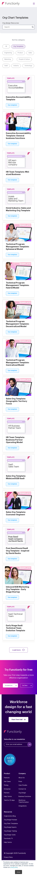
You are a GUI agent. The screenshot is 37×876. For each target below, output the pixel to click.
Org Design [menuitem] (22, 793)
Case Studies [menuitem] (23, 785)
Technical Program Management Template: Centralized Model (17, 362)
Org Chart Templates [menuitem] (11, 823)
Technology (28, 65)
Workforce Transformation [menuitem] (24, 801)
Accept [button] (18, 872)
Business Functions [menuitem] (25, 796)
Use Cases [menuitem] (7, 781)
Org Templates (18, 46)
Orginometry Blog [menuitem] (10, 816)
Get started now (8, 685)
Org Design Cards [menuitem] (9, 835)
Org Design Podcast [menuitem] (10, 819)
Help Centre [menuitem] (8, 796)
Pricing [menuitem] (6, 785)
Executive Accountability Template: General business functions (18, 135)
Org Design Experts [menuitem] (10, 827)
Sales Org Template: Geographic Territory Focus (16, 401)
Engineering (8, 53)
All (6, 46)
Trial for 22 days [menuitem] (9, 800)
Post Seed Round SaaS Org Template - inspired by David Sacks (17, 550)
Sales (30, 53)
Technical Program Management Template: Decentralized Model (17, 323)
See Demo (24, 685)
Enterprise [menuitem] (7, 789)
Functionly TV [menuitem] (8, 838)
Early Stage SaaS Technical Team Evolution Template (15, 628)
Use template (12, 105)
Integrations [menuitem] (23, 806)
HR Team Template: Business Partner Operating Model (15, 439)
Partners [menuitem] (6, 793)
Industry (16, 65)
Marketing (7, 59)
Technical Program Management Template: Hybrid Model (17, 285)
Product (20, 53)
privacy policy (14, 867)
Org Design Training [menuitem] (10, 831)
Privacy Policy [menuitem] (8, 857)
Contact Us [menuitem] (22, 789)
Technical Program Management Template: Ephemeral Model (17, 246)
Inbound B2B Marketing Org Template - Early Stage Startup (17, 589)
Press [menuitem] (20, 781)
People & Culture (24, 59)
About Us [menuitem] (22, 777)
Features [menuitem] (7, 777)
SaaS (6, 65)
